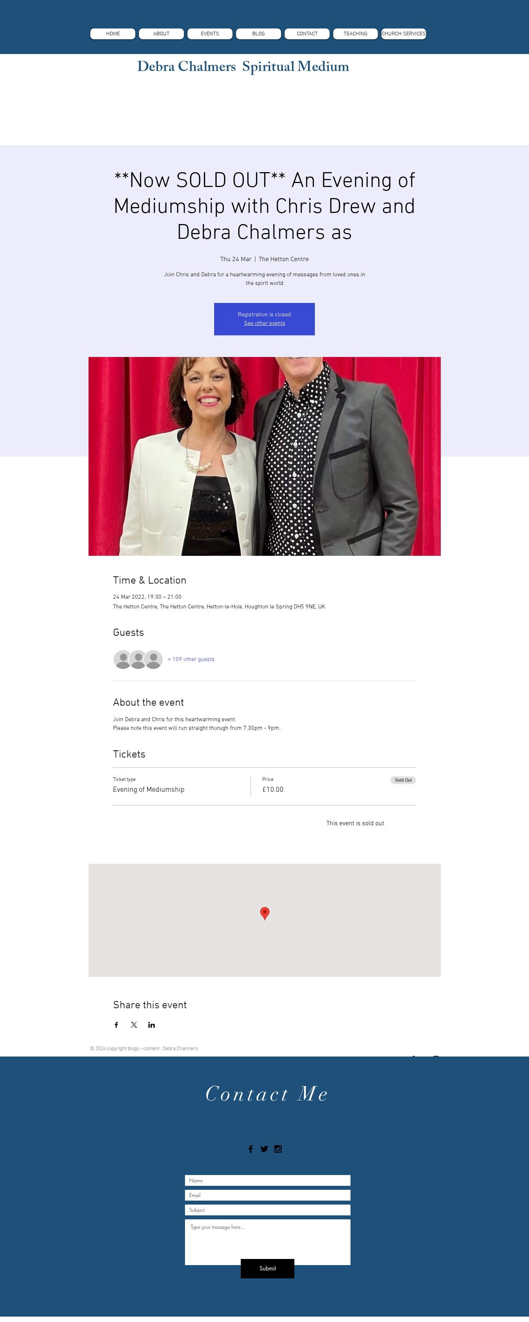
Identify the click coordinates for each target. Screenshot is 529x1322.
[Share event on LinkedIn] (151, 1025)
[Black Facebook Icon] (250, 1149)
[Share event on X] (134, 1025)
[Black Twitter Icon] (264, 1149)
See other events (264, 323)
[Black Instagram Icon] (278, 1149)
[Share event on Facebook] (116, 1025)
